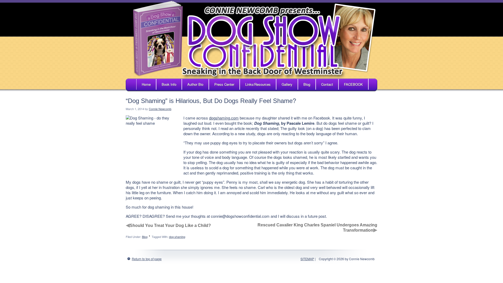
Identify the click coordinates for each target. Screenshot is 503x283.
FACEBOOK (353, 84)
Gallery (287, 84)
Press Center (224, 84)
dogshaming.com (224, 118)
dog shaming (177, 237)
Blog (306, 84)
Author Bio (195, 84)
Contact (327, 84)
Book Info (169, 84)
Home (146, 84)
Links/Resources (258, 84)
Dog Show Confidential (251, 39)
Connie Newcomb (160, 109)
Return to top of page (147, 259)
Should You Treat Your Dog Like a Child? (170, 225)
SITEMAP (307, 259)
